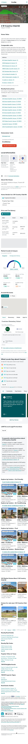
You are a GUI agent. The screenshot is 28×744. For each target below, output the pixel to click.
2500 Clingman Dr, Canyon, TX (9, 65)
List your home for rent (9, 145)
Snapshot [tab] (4, 255)
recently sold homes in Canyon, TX (10, 459)
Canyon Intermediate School (12, 469)
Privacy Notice (6, 721)
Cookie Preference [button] (17, 721)
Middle (18, 317)
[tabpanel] (14, 143)
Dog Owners (18, 391)
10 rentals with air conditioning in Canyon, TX (13, 505)
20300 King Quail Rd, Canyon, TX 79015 (11, 118)
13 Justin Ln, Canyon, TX (8, 80)
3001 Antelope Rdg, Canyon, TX (10, 71)
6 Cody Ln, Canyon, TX (7, 82)
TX (5, 630)
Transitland (18, 696)
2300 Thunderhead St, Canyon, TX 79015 (12, 126)
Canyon (4, 444)
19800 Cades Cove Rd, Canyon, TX (10, 68)
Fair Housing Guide (18, 718)
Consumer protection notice (22, 708)
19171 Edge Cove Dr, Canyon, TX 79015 (11, 121)
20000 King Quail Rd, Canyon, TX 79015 (12, 115)
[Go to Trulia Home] (14, 2)
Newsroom (3, 720)
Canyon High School (15, 467)
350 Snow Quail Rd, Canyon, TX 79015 (11, 101)
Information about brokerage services (10, 708)
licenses (11, 703)
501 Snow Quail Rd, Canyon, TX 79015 (11, 112)
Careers (24, 718)
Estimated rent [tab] (6, 136)
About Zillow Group (10, 718)
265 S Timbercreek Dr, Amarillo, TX (10, 77)
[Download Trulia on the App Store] (9, 713)
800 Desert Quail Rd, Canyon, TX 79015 (11, 107)
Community (9, 391)
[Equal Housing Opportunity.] (16, 733)
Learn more (12, 387)
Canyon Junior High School (14, 470)
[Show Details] (25, 60)
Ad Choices (11, 721)
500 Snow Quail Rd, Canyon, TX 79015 (11, 104)
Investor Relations (9, 720)
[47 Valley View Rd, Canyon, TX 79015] (9, 489)
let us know (12, 729)
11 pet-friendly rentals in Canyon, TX (11, 482)
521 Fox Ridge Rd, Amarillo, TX (9, 74)
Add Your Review (14, 420)
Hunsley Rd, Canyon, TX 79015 (9, 124)
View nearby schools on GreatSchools (12, 348)
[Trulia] (2, 713)
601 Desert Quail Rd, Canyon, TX (10, 60)
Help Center (4, 734)
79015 (17, 186)
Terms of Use (15, 720)
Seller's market (14, 269)
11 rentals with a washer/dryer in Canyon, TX (13, 552)
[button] (27, 2)
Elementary (11, 317)
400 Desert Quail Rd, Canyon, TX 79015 (12, 98)
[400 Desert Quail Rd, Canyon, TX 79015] (9, 612)
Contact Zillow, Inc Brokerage (7, 710)
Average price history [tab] (15, 255)
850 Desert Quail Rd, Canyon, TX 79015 (11, 110)
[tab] (6, 213)
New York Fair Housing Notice (6, 707)
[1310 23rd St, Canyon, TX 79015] (9, 513)
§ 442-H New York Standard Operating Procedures (10, 706)
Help (2, 721)
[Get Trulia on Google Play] (18, 713)
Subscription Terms (21, 720)
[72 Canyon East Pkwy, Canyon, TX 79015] (9, 587)
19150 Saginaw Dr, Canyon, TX (9, 63)
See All (4, 384)
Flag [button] (23, 414)
